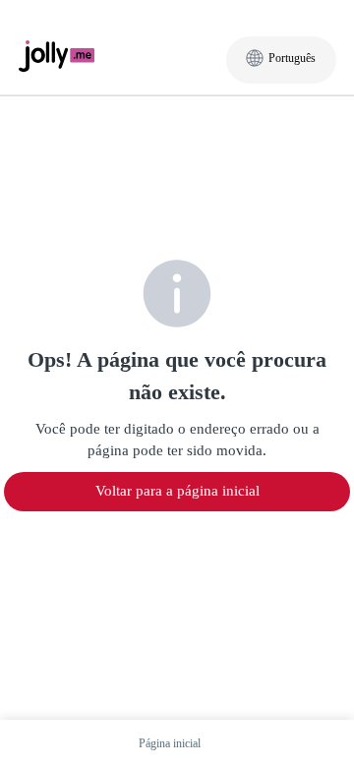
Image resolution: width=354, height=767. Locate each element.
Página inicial (170, 743)
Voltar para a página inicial (177, 491)
